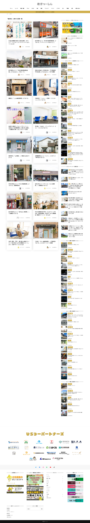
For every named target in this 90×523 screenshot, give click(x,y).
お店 (37, 8)
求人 (63, 8)
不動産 (67, 8)
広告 (72, 8)
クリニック (46, 8)
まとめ (33, 8)
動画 (41, 8)
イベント (52, 8)
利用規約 (8, 509)
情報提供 (8, 508)
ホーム (11, 8)
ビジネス (58, 8)
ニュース (16, 8)
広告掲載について (10, 515)
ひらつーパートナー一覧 (11, 483)
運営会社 (8, 513)
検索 (41, 508)
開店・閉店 (22, 8)
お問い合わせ (77, 8)
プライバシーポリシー (10, 511)
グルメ (28, 8)
